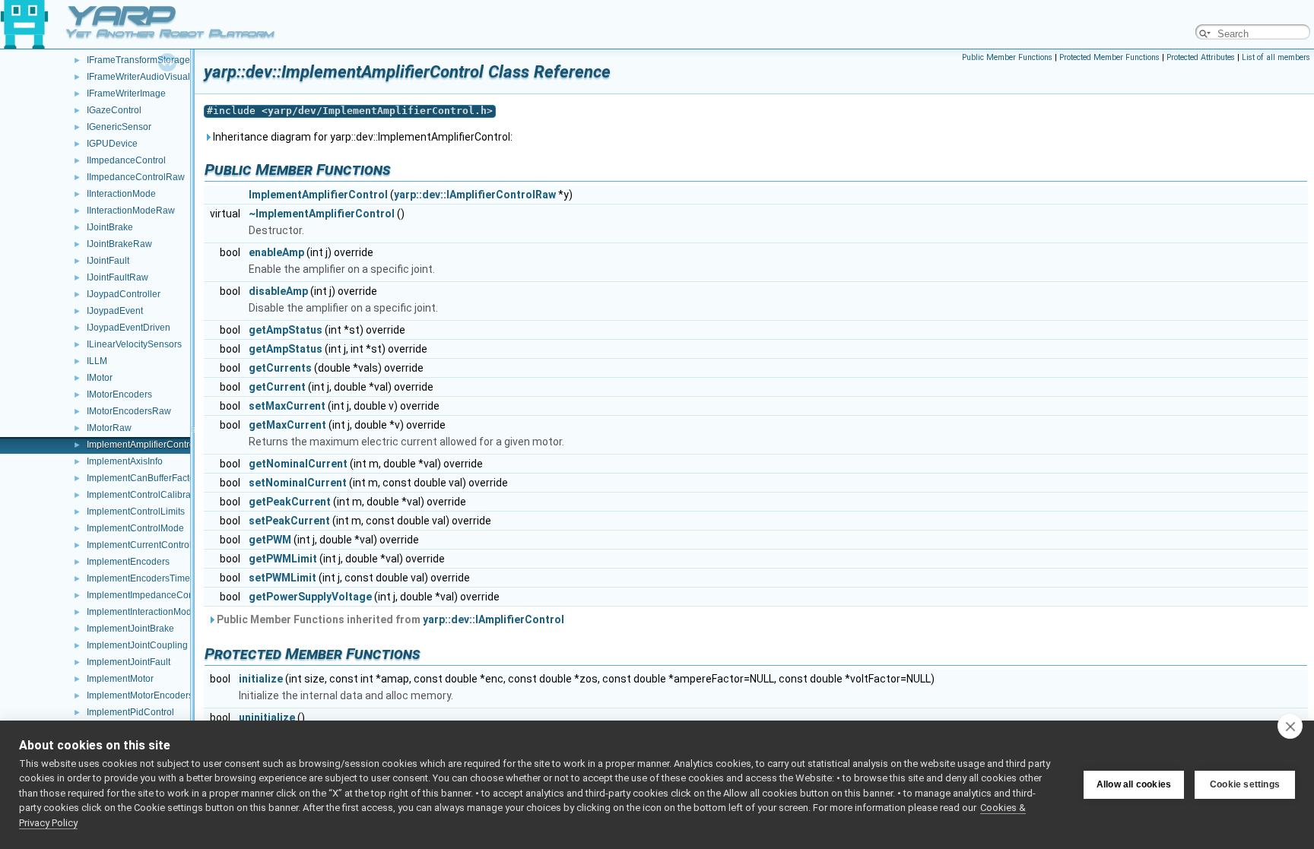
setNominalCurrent (298, 483)
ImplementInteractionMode (142, 612)
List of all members (1276, 57)
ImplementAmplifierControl (142, 444)
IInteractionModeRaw (131, 210)
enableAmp (276, 252)
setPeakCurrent (289, 521)
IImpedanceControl (126, 160)
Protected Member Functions (1109, 57)
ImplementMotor (120, 678)
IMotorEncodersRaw (129, 411)
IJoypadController (123, 294)
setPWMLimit (282, 578)
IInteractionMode (121, 193)
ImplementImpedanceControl (147, 595)
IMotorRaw (109, 428)
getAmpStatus (285, 330)
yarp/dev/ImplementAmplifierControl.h (377, 110)
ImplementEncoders (128, 561)
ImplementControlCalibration (146, 494)
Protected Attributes (1200, 57)
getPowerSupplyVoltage (310, 597)
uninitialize (267, 717)
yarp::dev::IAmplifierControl (493, 619)
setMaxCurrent (287, 406)
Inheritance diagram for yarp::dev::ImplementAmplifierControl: (362, 137)
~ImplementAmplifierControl (322, 213)
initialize (261, 679)
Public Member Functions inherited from (389, 619)
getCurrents (280, 368)
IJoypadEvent (115, 311)
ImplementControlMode (135, 528)
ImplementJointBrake (130, 628)
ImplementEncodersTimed (141, 578)
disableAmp (278, 291)
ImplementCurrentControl (139, 545)
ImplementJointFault (128, 662)
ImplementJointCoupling (137, 645)
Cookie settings (1245, 784)
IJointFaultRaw (117, 277)
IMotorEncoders (119, 394)
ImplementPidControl (130, 712)
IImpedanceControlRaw (136, 177)
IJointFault (108, 260)
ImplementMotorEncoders (140, 695)
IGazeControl (114, 110)
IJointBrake (110, 227)
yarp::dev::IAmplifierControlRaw (475, 194)
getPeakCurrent (290, 502)
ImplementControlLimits (136, 511)
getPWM (270, 540)
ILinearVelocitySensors (134, 344)
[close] (1290, 726)
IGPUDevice (112, 143)
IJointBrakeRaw (119, 244)
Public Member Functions (1007, 57)
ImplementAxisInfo (125, 461)
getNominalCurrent (298, 464)
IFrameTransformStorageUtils (147, 60)
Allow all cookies (1134, 784)
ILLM (97, 361)
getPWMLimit (283, 559)
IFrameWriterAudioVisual (138, 76)
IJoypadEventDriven (128, 327)
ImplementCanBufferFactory (144, 478)
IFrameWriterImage (126, 93)
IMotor (100, 377)
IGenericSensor (119, 127)
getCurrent (277, 387)
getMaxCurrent (287, 425)
